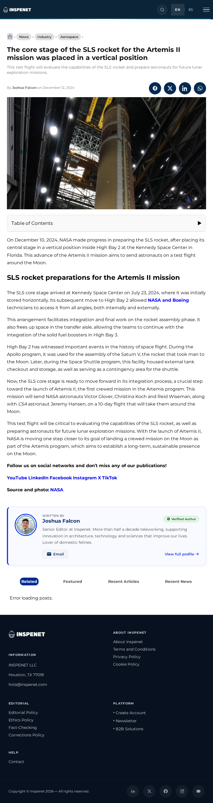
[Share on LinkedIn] (185, 88)
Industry (44, 37)
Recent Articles (123, 581)
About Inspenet (128, 642)
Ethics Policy (21, 720)
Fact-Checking (23, 727)
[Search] (162, 10)
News (24, 37)
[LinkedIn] (133, 791)
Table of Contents (32, 223)
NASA (56, 489)
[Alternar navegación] (206, 10)
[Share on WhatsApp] (200, 88)
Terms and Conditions (134, 649)
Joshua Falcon (24, 87)
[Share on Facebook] (155, 88)
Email (58, 554)
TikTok (109, 477)
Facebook (61, 477)
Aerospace (69, 37)
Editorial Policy (23, 712)
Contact (16, 761)
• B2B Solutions (128, 729)
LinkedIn (38, 477)
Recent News (178, 581)
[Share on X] (170, 88)
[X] (149, 791)
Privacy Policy (127, 657)
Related (29, 581)
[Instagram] (182, 791)
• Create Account (129, 713)
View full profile (179, 554)
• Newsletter (125, 721)
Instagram (85, 477)
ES (191, 10)
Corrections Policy (26, 735)
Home (10, 36)
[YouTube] (198, 791)
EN (177, 10)
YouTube (17, 477)
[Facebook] (165, 791)
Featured (72, 581)
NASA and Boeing (168, 300)
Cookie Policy (126, 664)
